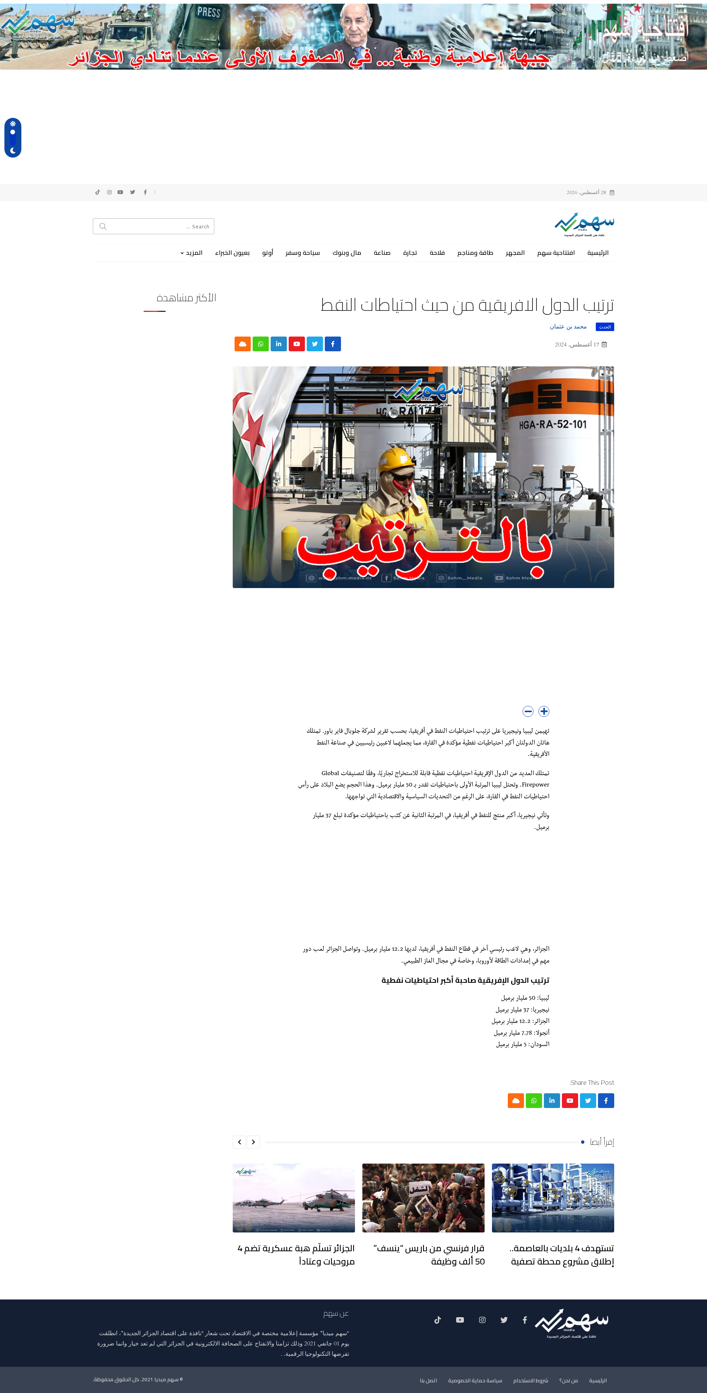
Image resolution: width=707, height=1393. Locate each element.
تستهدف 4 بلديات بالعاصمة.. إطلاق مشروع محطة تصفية (561, 1255)
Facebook (525, 1323)
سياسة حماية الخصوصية (475, 1380)
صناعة (382, 252)
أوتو (267, 252)
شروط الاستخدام (530, 1380)
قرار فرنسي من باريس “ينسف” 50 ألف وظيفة (429, 1255)
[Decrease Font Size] (528, 711)
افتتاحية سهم (556, 252)
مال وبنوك (347, 252)
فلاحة (437, 252)
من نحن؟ (568, 1380)
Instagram (482, 1323)
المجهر (515, 252)
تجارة (410, 252)
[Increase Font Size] (543, 711)
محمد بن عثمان (568, 327)
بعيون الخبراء (232, 252)
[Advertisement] (353, 124)
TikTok (438, 1323)
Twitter (504, 1323)
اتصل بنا (428, 1380)
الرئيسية (598, 252)
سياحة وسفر (303, 252)
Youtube (460, 1323)
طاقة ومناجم (475, 252)
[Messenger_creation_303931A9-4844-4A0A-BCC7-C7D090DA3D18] (353, 36)
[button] (253, 1142)
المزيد (194, 252)
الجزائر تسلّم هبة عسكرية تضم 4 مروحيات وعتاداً (296, 1255)
